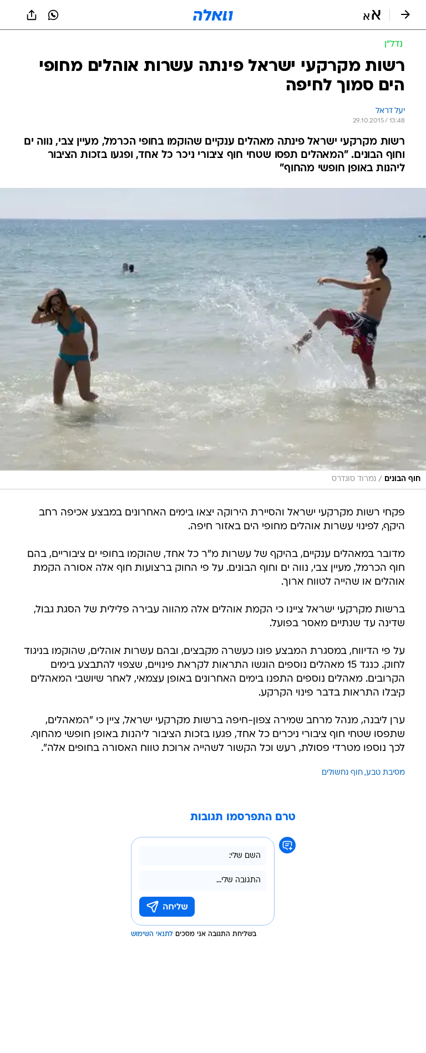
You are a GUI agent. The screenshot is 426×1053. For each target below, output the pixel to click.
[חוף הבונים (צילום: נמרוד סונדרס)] (213, 338)
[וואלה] (213, 15)
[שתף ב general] (32, 15)
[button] (372, 15)
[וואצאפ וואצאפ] (53, 15)
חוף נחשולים (342, 772)
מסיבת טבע (385, 772)
